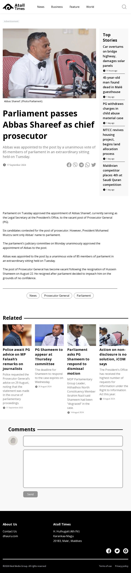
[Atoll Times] (18, 7)
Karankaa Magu (63, 536)
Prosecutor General (56, 295)
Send (30, 494)
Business (57, 7)
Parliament (84, 295)
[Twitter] (117, 550)
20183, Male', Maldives (67, 541)
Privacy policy (121, 566)
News (40, 7)
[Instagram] (125, 550)
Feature (74, 7)
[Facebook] (108, 550)
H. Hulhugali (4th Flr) (66, 531)
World (90, 7)
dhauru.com (10, 536)
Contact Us (10, 531)
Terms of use (105, 566)
